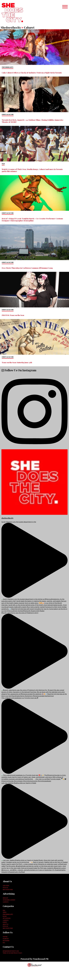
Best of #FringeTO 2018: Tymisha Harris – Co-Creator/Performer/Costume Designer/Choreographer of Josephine (32, 219)
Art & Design (6, 918)
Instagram (6, 940)
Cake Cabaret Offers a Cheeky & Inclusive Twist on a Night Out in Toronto (32, 72)
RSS (4, 942)
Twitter (5, 936)
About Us (5, 924)
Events (5, 922)
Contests (6, 902)
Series (4, 912)
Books (5, 916)
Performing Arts (7, 67)
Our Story (6, 885)
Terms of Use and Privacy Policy (12, 953)
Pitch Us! (5, 887)
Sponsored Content (9, 900)
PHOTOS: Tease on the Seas (13, 315)
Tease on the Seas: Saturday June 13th (17, 362)
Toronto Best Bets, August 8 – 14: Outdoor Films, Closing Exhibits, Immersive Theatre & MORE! (32, 121)
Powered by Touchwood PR (34, 958)
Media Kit (5, 898)
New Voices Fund (8, 889)
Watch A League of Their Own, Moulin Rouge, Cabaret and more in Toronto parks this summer (32, 170)
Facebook (6, 938)
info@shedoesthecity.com (11, 951)
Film (3, 164)
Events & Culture (7, 114)
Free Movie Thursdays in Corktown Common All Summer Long (27, 268)
